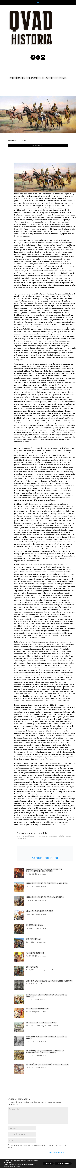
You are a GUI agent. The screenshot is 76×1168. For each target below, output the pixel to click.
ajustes (18, 1166)
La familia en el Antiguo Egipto (41, 1023)
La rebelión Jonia (34, 925)
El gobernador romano (37, 1009)
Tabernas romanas (35, 953)
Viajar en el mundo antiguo (39, 911)
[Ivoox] (38, 59)
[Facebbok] (33, 59)
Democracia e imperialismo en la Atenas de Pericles (46, 996)
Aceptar (48, 1163)
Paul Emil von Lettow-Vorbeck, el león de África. (46, 1037)
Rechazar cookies (63, 1163)
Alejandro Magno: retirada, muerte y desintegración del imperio (44, 870)
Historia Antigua (38, 145)
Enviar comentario (57, 1152)
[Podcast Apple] (42, 59)
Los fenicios (32, 967)
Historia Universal (52, 970)
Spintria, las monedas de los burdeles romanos (49, 981)
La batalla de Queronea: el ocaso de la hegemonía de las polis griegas (45, 1051)
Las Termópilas (33, 939)
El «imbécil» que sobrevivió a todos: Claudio (47, 1064)
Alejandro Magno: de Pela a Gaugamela (45, 897)
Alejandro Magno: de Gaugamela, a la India (46, 883)
